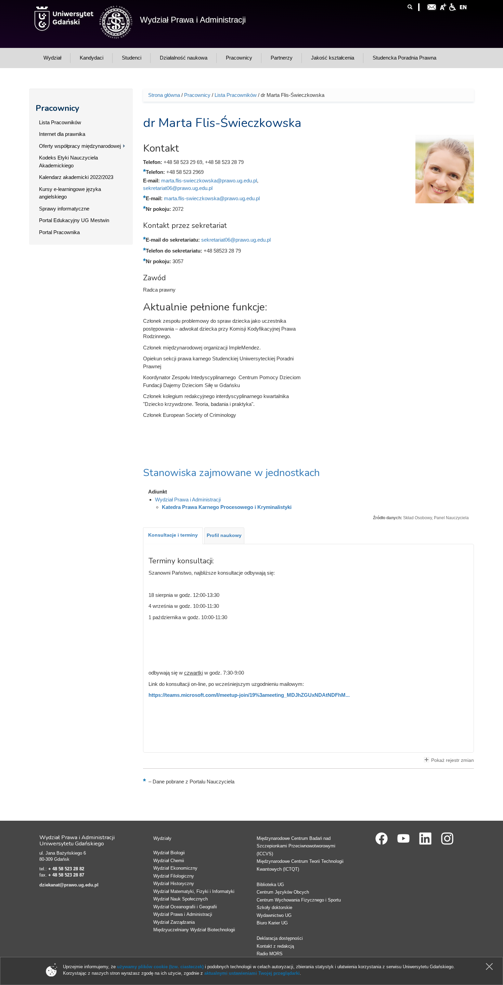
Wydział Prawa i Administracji (193, 19)
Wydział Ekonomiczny (175, 868)
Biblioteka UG (270, 884)
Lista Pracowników (60, 122)
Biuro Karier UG (272, 922)
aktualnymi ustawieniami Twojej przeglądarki (252, 973)
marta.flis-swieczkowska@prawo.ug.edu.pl (209, 180)
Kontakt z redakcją (275, 946)
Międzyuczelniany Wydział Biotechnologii (194, 929)
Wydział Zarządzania (174, 922)
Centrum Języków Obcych (283, 892)
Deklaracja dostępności (280, 938)
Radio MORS (270, 953)
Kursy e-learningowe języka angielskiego (70, 193)
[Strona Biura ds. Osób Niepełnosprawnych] (452, 6)
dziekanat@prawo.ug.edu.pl (69, 884)
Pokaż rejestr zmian (452, 760)
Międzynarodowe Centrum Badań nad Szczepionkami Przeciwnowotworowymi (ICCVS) (296, 846)
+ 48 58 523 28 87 (66, 875)
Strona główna (164, 95)
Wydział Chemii (168, 860)
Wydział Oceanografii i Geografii (185, 906)
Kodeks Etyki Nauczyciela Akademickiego (68, 161)
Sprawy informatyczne (64, 209)
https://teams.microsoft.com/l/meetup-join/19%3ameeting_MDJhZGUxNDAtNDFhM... (249, 695)
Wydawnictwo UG (274, 915)
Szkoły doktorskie (274, 907)
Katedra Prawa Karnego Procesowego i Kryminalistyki (227, 507)
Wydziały (162, 838)
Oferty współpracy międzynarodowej (80, 146)
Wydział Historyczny (173, 883)
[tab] (173, 535)
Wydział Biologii (169, 852)
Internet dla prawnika (62, 134)
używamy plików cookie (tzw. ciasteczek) (160, 966)
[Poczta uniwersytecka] (431, 6)
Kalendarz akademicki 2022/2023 (76, 177)
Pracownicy (57, 108)
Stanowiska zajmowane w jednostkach (231, 473)
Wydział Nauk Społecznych (180, 898)
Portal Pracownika (59, 232)
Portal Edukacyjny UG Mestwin (74, 220)
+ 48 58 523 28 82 (66, 868)
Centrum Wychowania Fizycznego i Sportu (299, 900)
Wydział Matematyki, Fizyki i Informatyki (193, 891)
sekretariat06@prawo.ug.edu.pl (177, 188)
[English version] (463, 6)
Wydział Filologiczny (173, 876)
